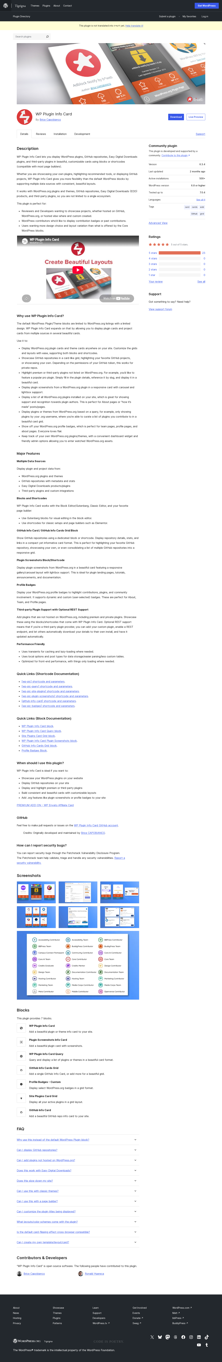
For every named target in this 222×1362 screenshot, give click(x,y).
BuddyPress (180, 1323)
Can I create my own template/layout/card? (43, 1242)
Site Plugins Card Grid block (38, 735)
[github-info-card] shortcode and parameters (49, 701)
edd (202, 207)
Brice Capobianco (50, 119)
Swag (137, 1323)
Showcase (58, 1307)
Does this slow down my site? (35, 1180)
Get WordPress (207, 5)
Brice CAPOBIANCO (93, 832)
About (16, 1307)
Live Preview (196, 117)
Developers (99, 1318)
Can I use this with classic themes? (38, 1191)
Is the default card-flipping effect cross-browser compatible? (53, 1232)
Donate (138, 1318)
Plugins (56, 1318)
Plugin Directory (21, 16)
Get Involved (140, 1307)
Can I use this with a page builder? (37, 1201)
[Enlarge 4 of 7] (51, 910)
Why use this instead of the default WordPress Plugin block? (53, 1139)
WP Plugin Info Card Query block (41, 731)
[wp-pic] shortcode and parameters (43, 681)
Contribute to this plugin (175, 155)
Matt (176, 1313)
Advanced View (158, 223)
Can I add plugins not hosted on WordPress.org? (46, 1160)
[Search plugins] (47, 36)
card (187, 207)
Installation (60, 134)
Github (194, 214)
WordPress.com (182, 1307)
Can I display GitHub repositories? (37, 1150)
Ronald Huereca (94, 1273)
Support (200, 134)
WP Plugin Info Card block (37, 726)
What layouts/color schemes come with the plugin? (47, 1221)
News (16, 1313)
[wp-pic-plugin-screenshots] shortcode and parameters (55, 696)
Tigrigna (48, 1341)
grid (202, 214)
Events (136, 1313)
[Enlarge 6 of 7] (135, 910)
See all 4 (200, 199)
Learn (96, 1307)
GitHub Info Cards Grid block (39, 745)
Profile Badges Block (34, 750)
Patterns (57, 1323)
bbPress (178, 1318)
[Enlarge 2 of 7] (93, 885)
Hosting (17, 1318)
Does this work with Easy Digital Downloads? (44, 1170)
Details (24, 134)
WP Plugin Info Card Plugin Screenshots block (49, 740)
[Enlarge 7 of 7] (135, 935)
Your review (156, 281)
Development (82, 134)
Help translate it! (134, 25)
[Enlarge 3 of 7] (135, 885)
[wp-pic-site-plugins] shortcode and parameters (50, 691)
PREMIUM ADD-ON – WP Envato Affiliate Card (45, 805)
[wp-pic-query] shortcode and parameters (47, 686)
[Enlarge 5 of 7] (93, 910)
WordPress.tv (101, 1323)
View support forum (160, 309)
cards (194, 207)
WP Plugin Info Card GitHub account (96, 825)
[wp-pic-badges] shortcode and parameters (48, 706)
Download (176, 117)
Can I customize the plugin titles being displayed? (46, 1211)
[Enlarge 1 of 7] (51, 885)
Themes (57, 1313)
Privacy (17, 1323)
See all (201, 281)
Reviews (41, 134)
